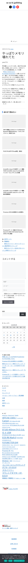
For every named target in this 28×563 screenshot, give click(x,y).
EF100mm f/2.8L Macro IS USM (11, 435)
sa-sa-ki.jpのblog (14, 2)
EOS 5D (23, 435)
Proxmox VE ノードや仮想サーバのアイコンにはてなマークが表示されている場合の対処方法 (13, 376)
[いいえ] (26, 558)
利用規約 (14, 549)
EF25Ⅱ (16, 423)
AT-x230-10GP (20, 418)
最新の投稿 (7, 355)
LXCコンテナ (16, 445)
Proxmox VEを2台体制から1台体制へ (12, 361)
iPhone (12, 445)
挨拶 (3, 400)
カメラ (4, 388)
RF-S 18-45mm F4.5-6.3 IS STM (10, 453)
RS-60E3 (13, 456)
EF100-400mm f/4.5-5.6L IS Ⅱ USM (13, 431)
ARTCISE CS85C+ (9, 417)
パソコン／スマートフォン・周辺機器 (13, 395)
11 (10, 335)
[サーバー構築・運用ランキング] (6, 526)
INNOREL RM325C (6, 445)
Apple (16, 415)
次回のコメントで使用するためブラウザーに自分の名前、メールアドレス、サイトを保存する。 (14, 295)
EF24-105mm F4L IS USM (8, 423)
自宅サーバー (8, 239)
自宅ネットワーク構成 (20, 478)
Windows (5, 461)
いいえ (10, 560)
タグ (5, 413)
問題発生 (6, 241)
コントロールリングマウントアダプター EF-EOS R (13, 466)
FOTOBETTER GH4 (10, 442)
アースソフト (6, 463)
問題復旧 (5, 478)
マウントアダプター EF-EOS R (12, 474)
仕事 (3, 398)
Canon (5, 420)
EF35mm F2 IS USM (5, 425)
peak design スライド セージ (10, 448)
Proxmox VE (6, 451)
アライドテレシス (16, 461)
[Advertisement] (14, 24)
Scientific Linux (21, 456)
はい (6, 560)
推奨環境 (14, 539)
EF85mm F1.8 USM (6, 427)
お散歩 (10, 461)
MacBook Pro (22, 445)
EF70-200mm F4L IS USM (17, 425)
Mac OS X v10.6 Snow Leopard (8, 446)
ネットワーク (6, 393)
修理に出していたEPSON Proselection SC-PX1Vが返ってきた (13, 358)
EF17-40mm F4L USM (15, 421)
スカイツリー (8, 470)
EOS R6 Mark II (9, 437)
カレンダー (7, 323)
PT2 (12, 451)
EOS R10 (20, 438)
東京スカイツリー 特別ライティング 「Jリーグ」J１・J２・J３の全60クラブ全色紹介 (13, 365)
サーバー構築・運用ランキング (10, 528)
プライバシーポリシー (14, 553)
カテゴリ (6, 386)
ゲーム (4, 390)
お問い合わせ (14, 544)
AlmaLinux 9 (11, 415)
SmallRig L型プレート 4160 (10, 458)
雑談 (3, 405)
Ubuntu (20, 458)
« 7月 (13, 347)
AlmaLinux (5, 415)
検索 (3, 311)
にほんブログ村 (13, 489)
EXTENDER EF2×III (6, 440)
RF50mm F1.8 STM (6, 456)
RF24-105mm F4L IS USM (9, 454)
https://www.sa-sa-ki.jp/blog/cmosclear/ (8, 73)
